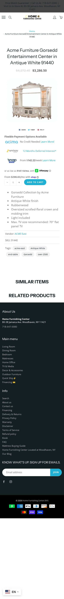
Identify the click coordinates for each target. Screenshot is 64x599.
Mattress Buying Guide (13, 445)
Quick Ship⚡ (9, 378)
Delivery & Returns (11, 414)
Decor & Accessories (12, 370)
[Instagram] (10, 481)
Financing (7, 410)
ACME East (20, 233)
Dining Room (9, 350)
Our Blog (6, 453)
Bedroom (7, 354)
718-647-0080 (9, 326)
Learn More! (47, 141)
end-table (13, 254)
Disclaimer (7, 426)
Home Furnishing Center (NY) (35, 500)
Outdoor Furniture (11, 374)
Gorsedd (28, 254)
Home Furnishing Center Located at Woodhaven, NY (28, 449)
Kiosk (5, 438)
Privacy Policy (9, 418)
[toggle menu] (3, 17)
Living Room (8, 346)
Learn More (48, 160)
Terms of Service (10, 430)
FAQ (4, 442)
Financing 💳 (8, 382)
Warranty (7, 422)
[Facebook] (3, 481)
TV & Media (8, 366)
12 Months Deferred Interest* (39, 151)
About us (6, 402)
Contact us (7, 406)
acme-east (20, 248)
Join (56, 472)
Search (5, 398)
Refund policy (9, 434)
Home (32, 31)
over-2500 (43, 254)
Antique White (38, 248)
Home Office (8, 362)
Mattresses (7, 358)
